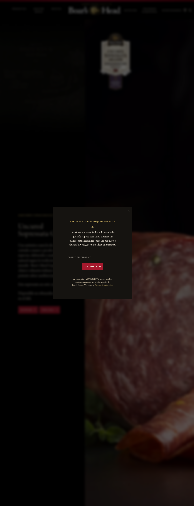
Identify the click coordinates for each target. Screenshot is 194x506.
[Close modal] (129, 211)
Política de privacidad (104, 285)
